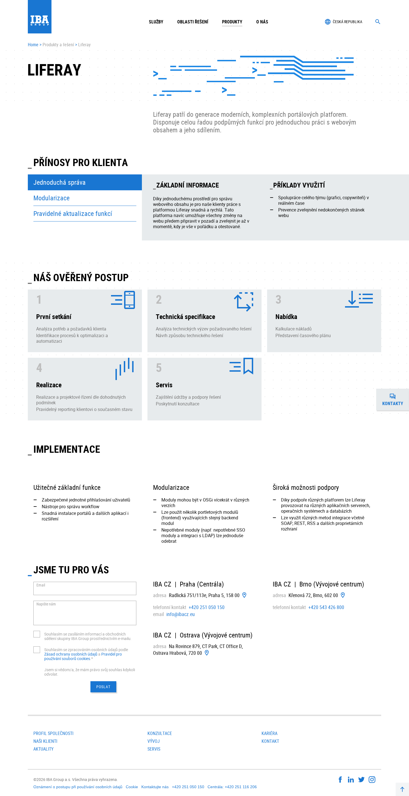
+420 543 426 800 (326, 607)
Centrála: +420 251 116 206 (232, 787)
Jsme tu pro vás (71, 569)
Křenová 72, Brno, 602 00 (313, 595)
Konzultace (159, 733)
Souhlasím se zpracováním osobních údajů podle (86, 649)
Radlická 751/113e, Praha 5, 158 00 (204, 595)
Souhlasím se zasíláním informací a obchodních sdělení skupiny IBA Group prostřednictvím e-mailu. (88, 636)
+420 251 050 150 (207, 607)
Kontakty (395, 401)
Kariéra (269, 733)
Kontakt (270, 741)
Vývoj (153, 741)
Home (33, 45)
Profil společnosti (53, 733)
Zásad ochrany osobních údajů (71, 654)
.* (91, 658)
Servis (153, 749)
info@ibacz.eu (180, 614)
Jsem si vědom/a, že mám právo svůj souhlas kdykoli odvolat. (89, 672)
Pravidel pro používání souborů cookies (83, 656)
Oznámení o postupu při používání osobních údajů (77, 787)
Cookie (132, 787)
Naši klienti (45, 741)
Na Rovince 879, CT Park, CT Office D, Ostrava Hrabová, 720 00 (198, 649)
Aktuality (43, 749)
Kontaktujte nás (155, 787)
